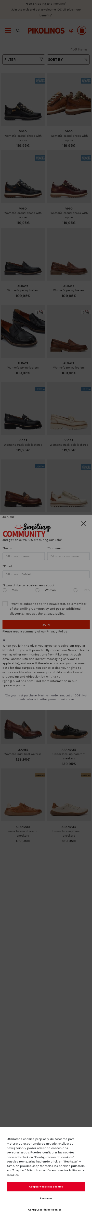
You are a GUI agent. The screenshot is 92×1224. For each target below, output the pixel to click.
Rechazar (46, 1198)
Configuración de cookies (45, 1209)
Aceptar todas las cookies (46, 1186)
